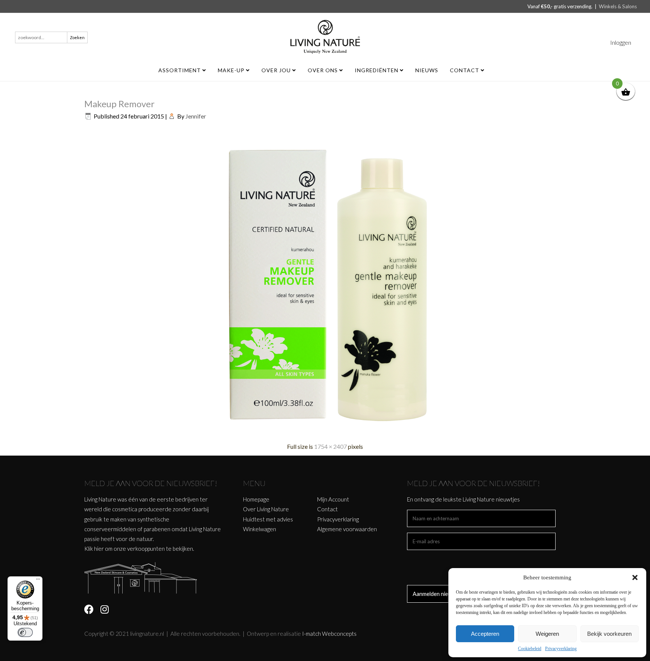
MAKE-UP (232, 70)
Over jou (276, 70)
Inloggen (620, 42)
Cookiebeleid (529, 648)
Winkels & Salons (618, 6)
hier (99, 548)
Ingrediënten (377, 70)
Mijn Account (333, 499)
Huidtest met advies (268, 519)
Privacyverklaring (561, 648)
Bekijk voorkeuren (609, 634)
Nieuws (426, 70)
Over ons (323, 70)
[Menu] (38, 580)
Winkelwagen (259, 529)
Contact (465, 70)
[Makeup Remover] (325, 432)
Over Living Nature (266, 509)
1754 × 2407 (330, 446)
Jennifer (195, 116)
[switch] (25, 632)
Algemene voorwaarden (347, 529)
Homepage (256, 499)
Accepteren (485, 634)
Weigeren (547, 634)
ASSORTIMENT (180, 70)
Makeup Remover (119, 103)
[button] (635, 577)
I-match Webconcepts (329, 633)
